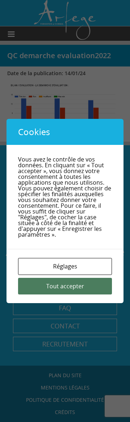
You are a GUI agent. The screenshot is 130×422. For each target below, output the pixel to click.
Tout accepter (65, 286)
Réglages (65, 266)
